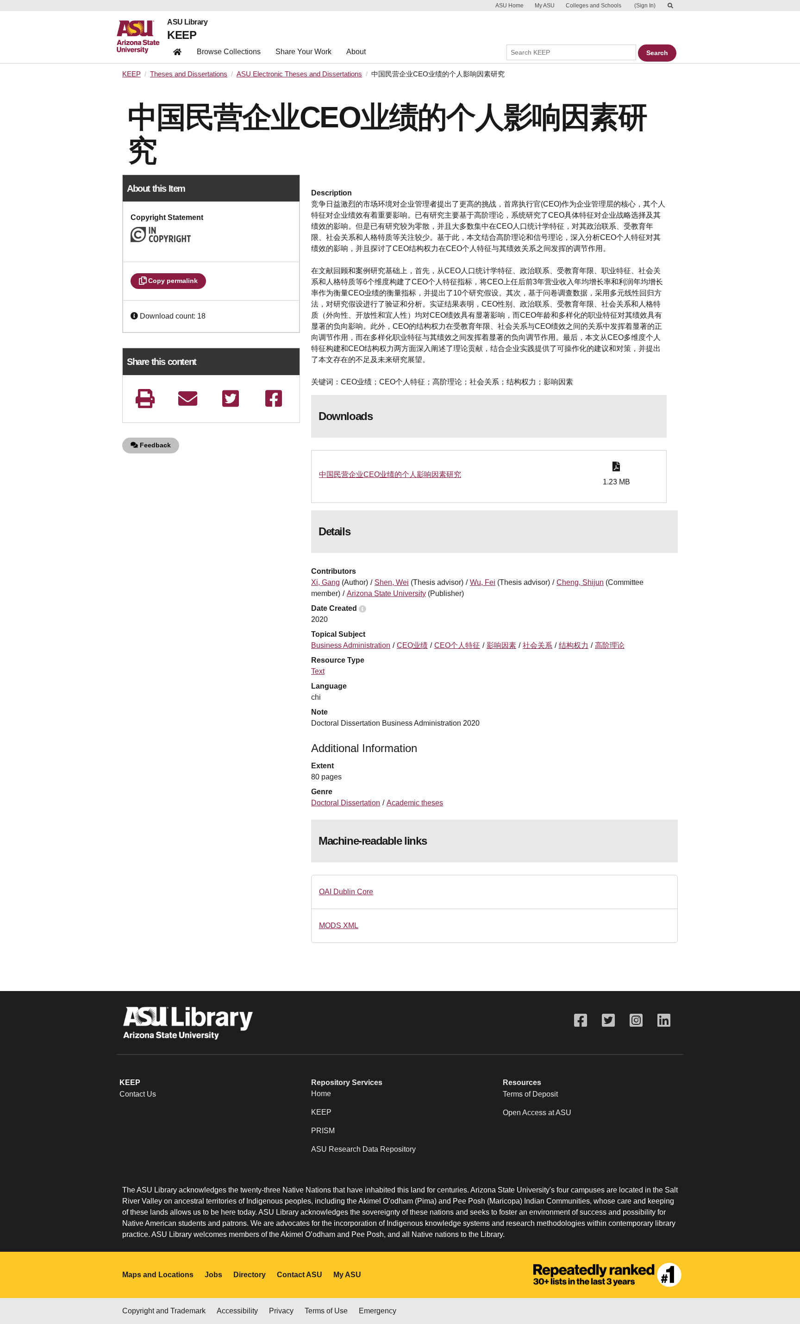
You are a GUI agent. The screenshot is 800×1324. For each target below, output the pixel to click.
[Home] (142, 37)
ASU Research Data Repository (363, 1149)
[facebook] (273, 398)
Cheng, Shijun (580, 582)
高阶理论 (610, 645)
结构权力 (573, 645)
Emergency (377, 1311)
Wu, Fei (482, 582)
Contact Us (137, 1094)
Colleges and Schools (593, 5)
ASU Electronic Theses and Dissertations (299, 74)
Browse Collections (229, 52)
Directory (249, 1275)
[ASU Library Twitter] (608, 1020)
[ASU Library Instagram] (636, 1020)
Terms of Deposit (530, 1094)
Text (318, 671)
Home (321, 1094)
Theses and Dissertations (188, 74)
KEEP (181, 35)
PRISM (323, 1131)
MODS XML (338, 925)
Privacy (281, 1311)
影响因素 (501, 645)
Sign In (645, 5)
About (356, 52)
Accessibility (237, 1311)
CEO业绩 (412, 645)
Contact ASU (299, 1275)
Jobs (213, 1275)
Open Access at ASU (537, 1113)
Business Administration (350, 645)
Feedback (154, 445)
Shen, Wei (392, 582)
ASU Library (187, 22)
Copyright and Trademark (164, 1311)
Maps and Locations (158, 1275)
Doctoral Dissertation (345, 803)
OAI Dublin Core (346, 892)
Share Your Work (303, 52)
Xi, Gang (325, 582)
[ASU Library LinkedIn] (664, 1020)
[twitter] (230, 398)
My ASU (545, 5)
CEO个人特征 (457, 645)
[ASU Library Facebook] (580, 1020)
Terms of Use (326, 1311)
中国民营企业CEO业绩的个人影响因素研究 (390, 474)
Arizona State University (386, 593)
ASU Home (509, 5)
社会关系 (537, 645)
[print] (145, 398)
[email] (188, 398)
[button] (135, 316)
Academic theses (415, 803)
